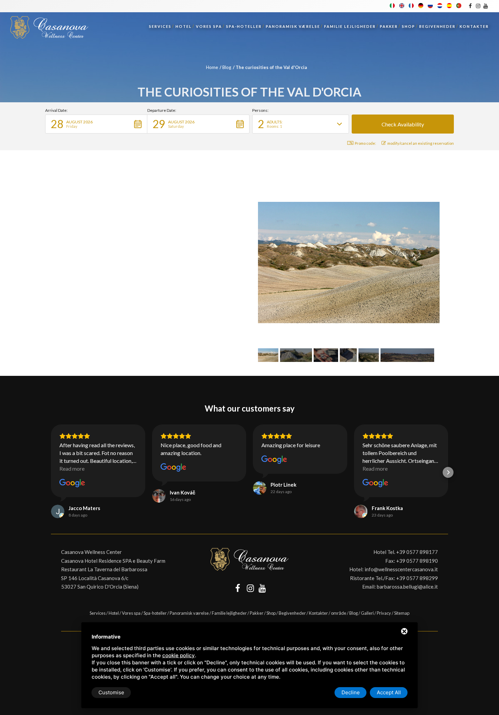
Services (160, 26)
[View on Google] (72, 483)
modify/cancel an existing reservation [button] (420, 143)
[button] (96, 124)
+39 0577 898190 (417, 561)
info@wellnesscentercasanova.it (401, 569)
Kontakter (474, 26)
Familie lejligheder (350, 26)
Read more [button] (72, 468)
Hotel (183, 26)
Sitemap (401, 613)
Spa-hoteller (244, 26)
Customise (111, 692)
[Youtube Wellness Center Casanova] (485, 6)
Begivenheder (437, 26)
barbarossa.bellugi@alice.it (407, 586)
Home (212, 67)
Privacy (384, 613)
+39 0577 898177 (417, 552)
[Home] (49, 25)
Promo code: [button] (365, 143)
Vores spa (209, 26)
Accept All (389, 692)
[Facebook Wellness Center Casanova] (470, 6)
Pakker (389, 26)
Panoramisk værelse (293, 26)
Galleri (367, 613)
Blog (226, 67)
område (338, 613)
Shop (408, 26)
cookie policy (178, 655)
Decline (350, 692)
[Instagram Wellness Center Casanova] (478, 6)
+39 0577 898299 (417, 578)
